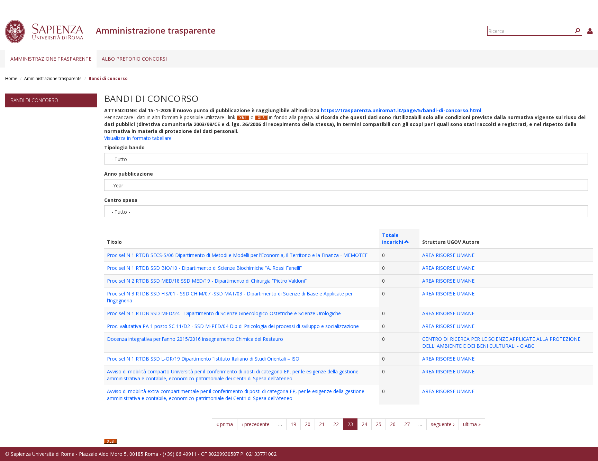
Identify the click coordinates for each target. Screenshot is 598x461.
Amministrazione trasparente (50, 58)
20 (307, 424)
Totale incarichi (392, 238)
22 (336, 424)
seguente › (442, 424)
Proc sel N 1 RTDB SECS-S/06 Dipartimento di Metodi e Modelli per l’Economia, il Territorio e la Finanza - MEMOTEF (237, 255)
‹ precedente (256, 424)
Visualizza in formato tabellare (138, 138)
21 (322, 424)
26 (393, 424)
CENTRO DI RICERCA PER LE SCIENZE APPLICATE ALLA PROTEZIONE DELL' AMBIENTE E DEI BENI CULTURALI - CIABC (501, 342)
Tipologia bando (124, 147)
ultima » (472, 424)
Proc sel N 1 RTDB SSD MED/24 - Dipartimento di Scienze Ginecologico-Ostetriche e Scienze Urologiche (224, 313)
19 (293, 424)
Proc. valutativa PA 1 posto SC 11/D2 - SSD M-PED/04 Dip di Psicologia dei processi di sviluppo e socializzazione (233, 326)
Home (11, 78)
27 (407, 424)
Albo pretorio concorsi (134, 58)
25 (378, 424)
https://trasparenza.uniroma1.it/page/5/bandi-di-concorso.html (401, 110)
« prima (224, 424)
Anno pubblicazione (128, 173)
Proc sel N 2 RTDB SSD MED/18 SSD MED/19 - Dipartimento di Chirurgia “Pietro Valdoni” (207, 280)
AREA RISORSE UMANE (448, 255)
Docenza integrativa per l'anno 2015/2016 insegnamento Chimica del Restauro (195, 339)
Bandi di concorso (34, 100)
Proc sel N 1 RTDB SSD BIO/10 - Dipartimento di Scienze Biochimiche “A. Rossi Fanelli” (204, 268)
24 (364, 424)
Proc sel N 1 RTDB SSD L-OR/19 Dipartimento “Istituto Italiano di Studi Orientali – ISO (203, 358)
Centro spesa (120, 200)
